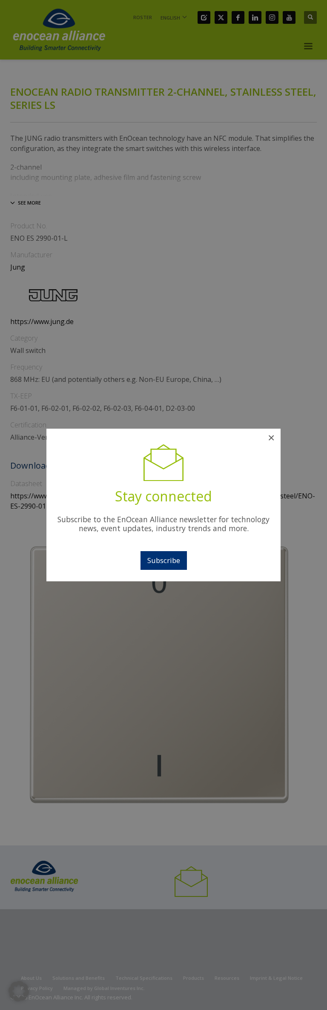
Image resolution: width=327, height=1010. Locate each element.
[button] (18, 991)
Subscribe (163, 560)
